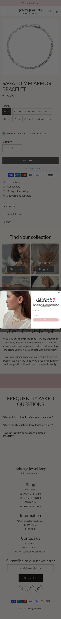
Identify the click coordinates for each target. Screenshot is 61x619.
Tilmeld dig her (45, 319)
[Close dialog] (59, 292)
